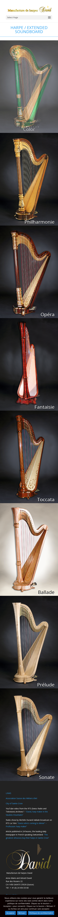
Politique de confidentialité (41, 913)
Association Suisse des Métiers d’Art (21, 798)
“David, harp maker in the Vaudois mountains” (27, 811)
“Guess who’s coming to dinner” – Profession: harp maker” (29, 823)
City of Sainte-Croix (14, 803)
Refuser (21, 913)
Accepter (10, 913)
